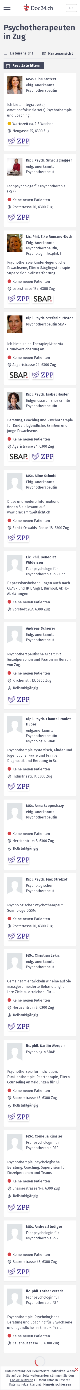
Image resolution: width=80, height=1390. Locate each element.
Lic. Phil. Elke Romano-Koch (49, 236)
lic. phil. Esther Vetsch (44, 1291)
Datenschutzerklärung (25, 1384)
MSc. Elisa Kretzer (41, 79)
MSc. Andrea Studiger (44, 1226)
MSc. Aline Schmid (41, 476)
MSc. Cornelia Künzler (44, 1136)
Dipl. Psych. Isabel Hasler (47, 394)
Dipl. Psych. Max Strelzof (46, 879)
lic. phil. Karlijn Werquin (46, 1046)
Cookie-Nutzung (21, 1380)
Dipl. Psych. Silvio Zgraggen (49, 160)
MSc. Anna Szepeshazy (45, 806)
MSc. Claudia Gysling (43, 1362)
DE (71, 8)
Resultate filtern (26, 65)
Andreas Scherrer (40, 628)
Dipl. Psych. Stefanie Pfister (49, 318)
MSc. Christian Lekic (43, 955)
